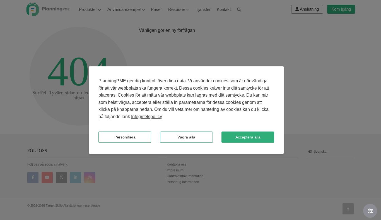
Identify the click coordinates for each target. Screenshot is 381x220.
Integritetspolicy (146, 116)
